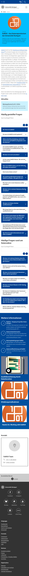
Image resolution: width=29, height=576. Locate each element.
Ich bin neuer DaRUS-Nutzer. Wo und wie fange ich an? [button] (14, 160)
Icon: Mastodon (14, 501)
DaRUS (3, 50)
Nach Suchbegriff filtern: (7, 118)
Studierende (4, 524)
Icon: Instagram (19, 492)
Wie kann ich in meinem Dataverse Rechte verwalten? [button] (14, 189)
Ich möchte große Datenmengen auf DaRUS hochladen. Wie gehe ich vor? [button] (13, 177)
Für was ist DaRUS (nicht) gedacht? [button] (12, 134)
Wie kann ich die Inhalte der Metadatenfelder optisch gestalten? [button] (14, 273)
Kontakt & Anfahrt (5, 551)
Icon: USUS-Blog (18, 510)
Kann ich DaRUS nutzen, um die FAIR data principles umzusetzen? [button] (14, 166)
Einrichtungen (4, 569)
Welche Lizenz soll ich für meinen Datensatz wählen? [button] (14, 266)
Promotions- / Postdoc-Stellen (9, 557)
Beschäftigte (4, 526)
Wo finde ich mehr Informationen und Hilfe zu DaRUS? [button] (13, 233)
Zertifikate (3, 542)
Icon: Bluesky (6, 501)
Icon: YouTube (22, 501)
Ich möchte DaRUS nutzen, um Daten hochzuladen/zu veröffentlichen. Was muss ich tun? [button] (13, 148)
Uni (1, 1)
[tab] (14, 129)
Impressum (4, 536)
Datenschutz (4, 538)
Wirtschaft (4, 530)
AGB (2, 544)
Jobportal (3, 555)
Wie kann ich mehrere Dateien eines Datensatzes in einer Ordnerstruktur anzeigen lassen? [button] (14, 259)
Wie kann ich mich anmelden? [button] (11, 154)
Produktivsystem (21, 82)
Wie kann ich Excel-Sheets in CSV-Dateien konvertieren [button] (14, 285)
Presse (3, 553)
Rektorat (3, 565)
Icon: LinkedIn (10, 510)
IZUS (1, 12)
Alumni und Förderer (6, 528)
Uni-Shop (3, 559)
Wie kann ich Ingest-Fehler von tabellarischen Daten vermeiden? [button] (14, 279)
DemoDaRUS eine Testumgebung (11, 84)
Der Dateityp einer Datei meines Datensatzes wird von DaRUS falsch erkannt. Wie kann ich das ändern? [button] (14, 300)
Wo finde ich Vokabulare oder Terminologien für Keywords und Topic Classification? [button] (14, 292)
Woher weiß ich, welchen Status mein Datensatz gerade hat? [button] (14, 307)
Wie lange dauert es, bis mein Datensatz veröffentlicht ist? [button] (14, 210)
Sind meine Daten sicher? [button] (10, 172)
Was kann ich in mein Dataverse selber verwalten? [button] (13, 183)
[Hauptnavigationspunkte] (26, 7)
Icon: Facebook (10, 492)
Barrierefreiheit (5, 540)
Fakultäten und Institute (7, 567)
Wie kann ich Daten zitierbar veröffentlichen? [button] (10, 203)
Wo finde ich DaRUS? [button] (8, 129)
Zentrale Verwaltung (6, 571)
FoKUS (4, 11)
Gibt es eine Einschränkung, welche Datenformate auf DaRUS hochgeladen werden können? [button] (14, 140)
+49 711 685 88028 (11, 459)
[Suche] (24, 1)
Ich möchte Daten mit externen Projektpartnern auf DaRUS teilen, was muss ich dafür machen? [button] (14, 196)
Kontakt (16, 479)
